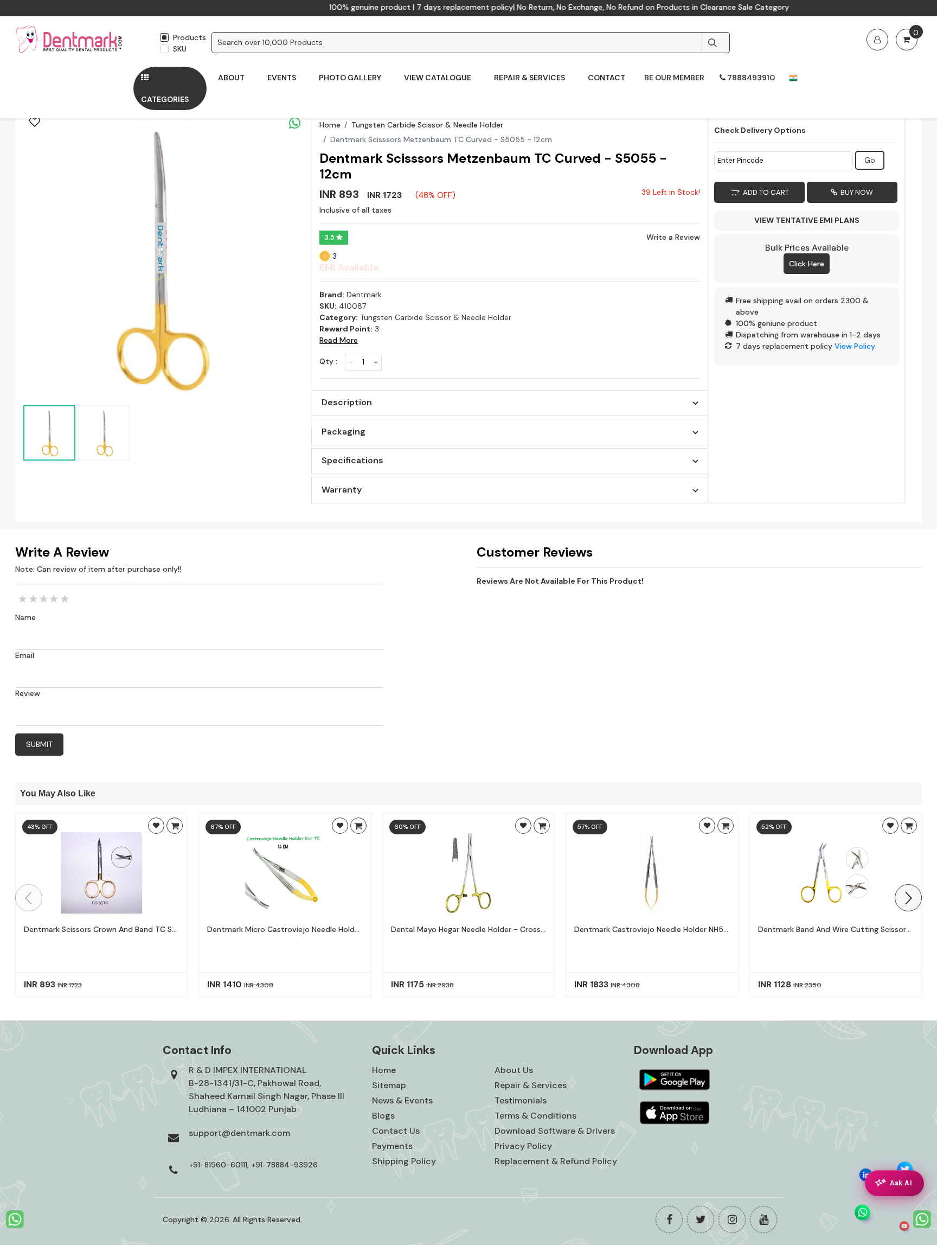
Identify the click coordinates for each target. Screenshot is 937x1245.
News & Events (402, 1100)
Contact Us (396, 1131)
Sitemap (389, 1085)
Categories (165, 99)
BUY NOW (855, 192)
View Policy (855, 346)
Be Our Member (674, 77)
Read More (338, 340)
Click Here (806, 264)
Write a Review (673, 237)
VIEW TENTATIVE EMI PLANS (806, 220)
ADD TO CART (764, 192)
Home (330, 125)
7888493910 (750, 77)
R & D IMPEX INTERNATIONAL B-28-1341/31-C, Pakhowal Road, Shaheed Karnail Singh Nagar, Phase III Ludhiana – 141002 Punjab (266, 1089)
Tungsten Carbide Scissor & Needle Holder (427, 125)
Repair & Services (529, 77)
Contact (606, 77)
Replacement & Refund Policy (556, 1161)
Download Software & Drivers (555, 1131)
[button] (908, 897)
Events (281, 77)
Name (25, 617)
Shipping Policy (404, 1161)
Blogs (383, 1115)
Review (27, 693)
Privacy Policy (523, 1146)
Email (24, 655)
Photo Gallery (350, 77)
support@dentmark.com (239, 1133)
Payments (392, 1146)
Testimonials (521, 1100)
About (231, 77)
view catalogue (437, 77)
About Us (514, 1070)
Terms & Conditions (535, 1115)
